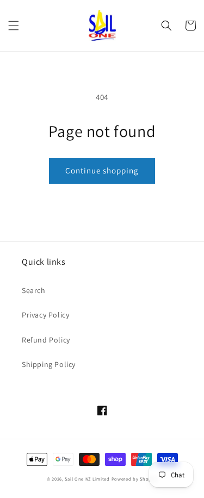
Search (34, 290)
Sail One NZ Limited (87, 479)
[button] (14, 26)
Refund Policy (46, 340)
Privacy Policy (45, 315)
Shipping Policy (49, 364)
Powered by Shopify (135, 479)
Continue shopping (102, 170)
